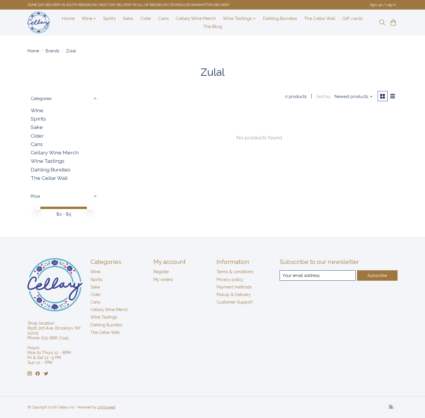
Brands (52, 50)
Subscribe (377, 275)
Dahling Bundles (280, 18)
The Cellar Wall (319, 18)
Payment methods (234, 286)
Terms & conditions (235, 271)
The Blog (212, 26)
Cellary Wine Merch (196, 18)
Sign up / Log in (383, 5)
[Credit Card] (390, 407)
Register (161, 271)
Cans (163, 18)
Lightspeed (106, 407)
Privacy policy (230, 279)
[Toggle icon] (382, 22)
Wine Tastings (47, 161)
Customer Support (235, 301)
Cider (145, 18)
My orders (163, 279)
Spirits (109, 18)
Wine (37, 110)
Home (68, 18)
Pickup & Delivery (234, 294)
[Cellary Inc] (38, 22)
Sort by (323, 96)
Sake (128, 18)
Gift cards (352, 18)
